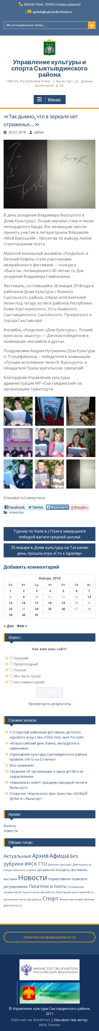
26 (63, 609)
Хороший (21, 658)
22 (10, 609)
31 (36, 615)
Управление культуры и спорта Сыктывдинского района (49, 68)
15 (10, 603)
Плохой (20, 670)
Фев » (22, 626)
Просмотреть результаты (49, 703)
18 (49, 603)
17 (36, 603)
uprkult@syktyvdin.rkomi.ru (52, 12)
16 (23, 603)
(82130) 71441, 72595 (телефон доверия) (52, 4)
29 (10, 615)
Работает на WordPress (30, 1020)
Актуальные (17, 856)
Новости (16, 512)
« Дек (9, 626)
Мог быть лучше (27, 676)
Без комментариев (29, 682)
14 (89, 597)
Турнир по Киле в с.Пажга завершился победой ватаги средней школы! (49, 534)
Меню (54, 99)
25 (49, 609)
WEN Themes (49, 1025)
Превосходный (26, 664)
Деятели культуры (60, 864)
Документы (46, 870)
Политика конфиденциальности (50, 937)
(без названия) (22, 765)
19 (63, 603)
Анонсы (10, 825)
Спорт (51, 898)
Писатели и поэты (48, 886)
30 (23, 615)
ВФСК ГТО (36, 864)
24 (36, 609)
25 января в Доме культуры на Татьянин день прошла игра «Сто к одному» (49, 550)
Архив (40, 855)
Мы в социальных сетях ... (26, 25)
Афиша (59, 855)
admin (39, 132)
